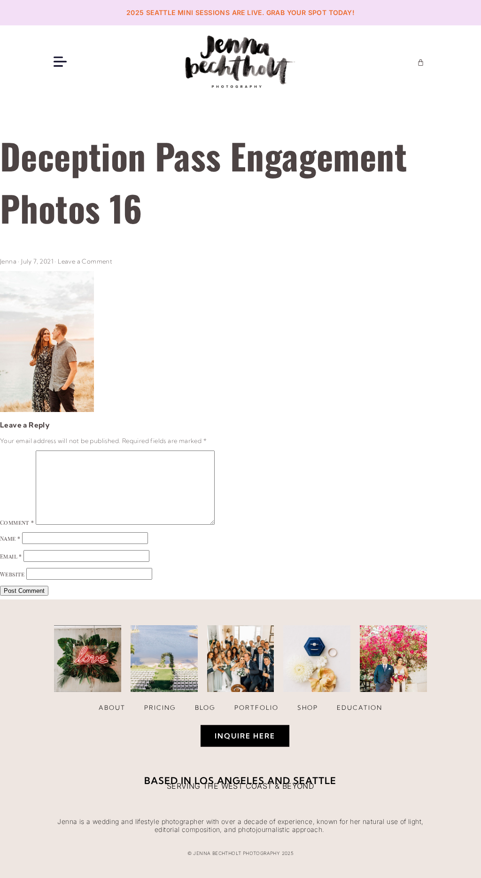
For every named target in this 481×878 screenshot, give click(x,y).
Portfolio (256, 707)
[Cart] (420, 62)
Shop (307, 707)
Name (10, 538)
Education (359, 707)
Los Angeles (229, 780)
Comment (17, 522)
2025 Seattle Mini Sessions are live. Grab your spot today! (240, 12)
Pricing (160, 707)
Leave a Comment (85, 261)
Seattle (314, 780)
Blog (205, 707)
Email (11, 556)
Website (12, 574)
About (112, 707)
